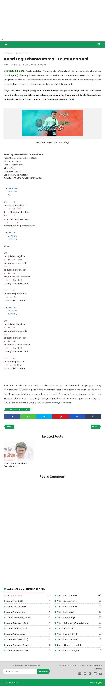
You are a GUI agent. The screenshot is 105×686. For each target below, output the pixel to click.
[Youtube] (100, 674)
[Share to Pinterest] (60, 416)
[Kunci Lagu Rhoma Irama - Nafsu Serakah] (19, 451)
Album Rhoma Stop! (15, 612)
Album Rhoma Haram (67, 639)
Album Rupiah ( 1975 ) (67, 634)
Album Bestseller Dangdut (18, 645)
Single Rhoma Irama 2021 (17, 409)
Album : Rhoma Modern (17, 650)
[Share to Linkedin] (77, 416)
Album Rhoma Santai (67, 606)
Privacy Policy (94, 665)
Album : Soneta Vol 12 (67, 601)
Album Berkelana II (65, 612)
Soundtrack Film (14, 595)
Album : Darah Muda (66, 628)
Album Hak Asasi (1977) (17, 639)
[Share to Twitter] (44, 416)
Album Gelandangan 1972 (18, 617)
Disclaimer (81, 665)
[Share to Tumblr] (93, 416)
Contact (71, 665)
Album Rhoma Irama (67, 595)
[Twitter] (85, 674)
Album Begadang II (66, 617)
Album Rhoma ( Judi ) (16, 628)
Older (95, 426)
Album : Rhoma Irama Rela (69, 645)
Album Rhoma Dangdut (68, 650)
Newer (10, 426)
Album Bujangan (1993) (17, 623)
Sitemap (98, 669)
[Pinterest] (90, 674)
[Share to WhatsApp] (28, 416)
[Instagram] (95, 674)
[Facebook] (79, 674)
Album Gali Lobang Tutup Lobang (73, 623)
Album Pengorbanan (16, 634)
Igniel (100, 682)
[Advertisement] (52, 19)
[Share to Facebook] (12, 416)
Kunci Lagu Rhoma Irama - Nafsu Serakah (17, 464)
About (62, 665)
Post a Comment (38, 65)
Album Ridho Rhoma (16, 606)
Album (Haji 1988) (14, 601)
